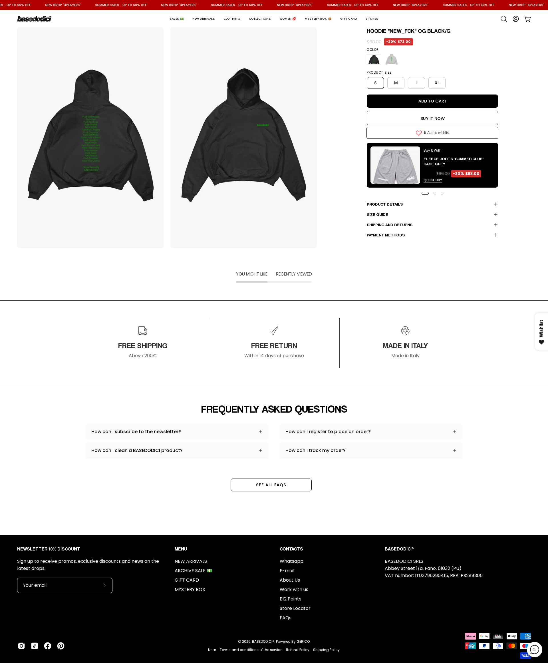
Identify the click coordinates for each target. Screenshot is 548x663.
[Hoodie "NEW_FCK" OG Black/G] (374, 59)
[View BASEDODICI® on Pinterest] (61, 646)
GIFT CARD (187, 580)
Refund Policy (297, 649)
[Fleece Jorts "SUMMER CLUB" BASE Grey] (395, 165)
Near (212, 649)
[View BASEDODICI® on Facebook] (47, 646)
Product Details (385, 204)
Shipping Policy (326, 649)
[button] (177, 18)
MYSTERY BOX (190, 589)
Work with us (294, 589)
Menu (181, 549)
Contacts (291, 549)
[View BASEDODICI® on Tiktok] (34, 646)
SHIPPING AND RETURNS (389, 224)
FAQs (285, 617)
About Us (290, 580)
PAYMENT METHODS (386, 234)
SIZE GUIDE (377, 214)
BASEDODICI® (263, 641)
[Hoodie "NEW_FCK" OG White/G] (391, 59)
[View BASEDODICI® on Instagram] (21, 646)
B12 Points (290, 599)
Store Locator (295, 608)
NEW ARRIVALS (191, 561)
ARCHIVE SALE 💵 (193, 570)
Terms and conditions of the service (251, 649)
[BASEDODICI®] (34, 19)
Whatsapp (291, 561)
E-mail (287, 570)
